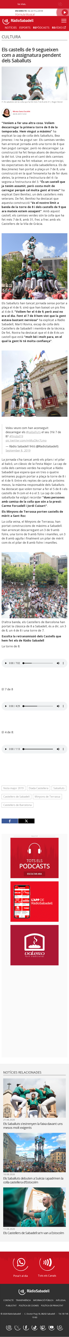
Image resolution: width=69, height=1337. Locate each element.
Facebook (26, 1327)
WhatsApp (60, 1327)
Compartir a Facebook (10, 821)
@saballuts (33, 432)
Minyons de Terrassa (47, 796)
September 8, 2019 (18, 450)
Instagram (9, 1327)
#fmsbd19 (16, 436)
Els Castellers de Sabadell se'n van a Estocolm (33, 1233)
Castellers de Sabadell (16, 796)
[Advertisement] (34, 989)
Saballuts (59, 788)
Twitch (43, 1327)
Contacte (8, 1300)
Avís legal (61, 1300)
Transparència (23, 1300)
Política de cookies (29, 1305)
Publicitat (11, 1305)
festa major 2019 (13, 788)
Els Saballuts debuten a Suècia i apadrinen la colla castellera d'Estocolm (33, 1180)
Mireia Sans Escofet (21, 111)
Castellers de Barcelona (17, 805)
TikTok (34, 1327)
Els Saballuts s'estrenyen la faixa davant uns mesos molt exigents (33, 1126)
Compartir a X (26, 821)
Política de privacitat (52, 1305)
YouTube (51, 1327)
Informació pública (43, 1300)
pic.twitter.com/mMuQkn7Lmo (26, 440)
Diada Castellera (38, 788)
